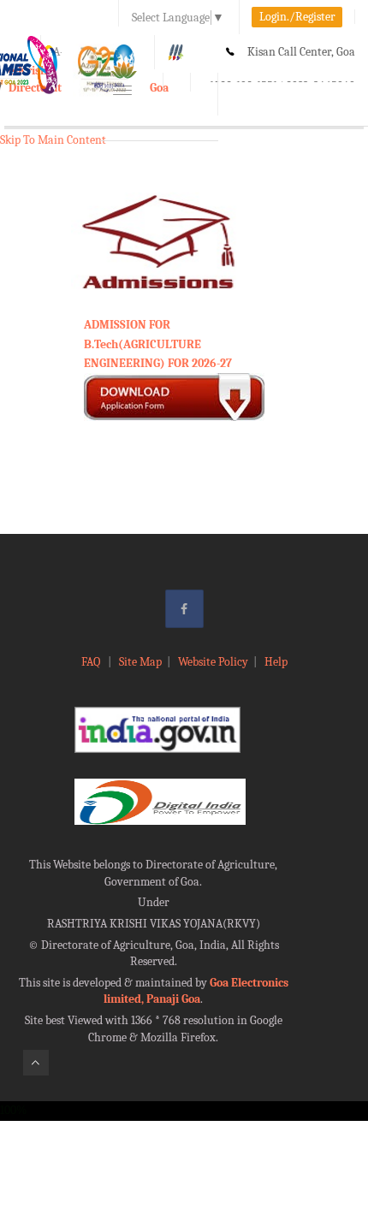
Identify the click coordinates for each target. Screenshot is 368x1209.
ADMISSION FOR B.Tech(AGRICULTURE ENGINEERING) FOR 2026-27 (158, 343)
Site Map (140, 662)
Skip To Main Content (53, 140)
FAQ (92, 662)
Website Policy (213, 662)
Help (276, 662)
